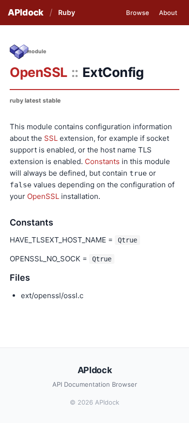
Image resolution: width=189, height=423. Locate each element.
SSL (51, 138)
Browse (137, 12)
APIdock (26, 12)
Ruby (66, 12)
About (168, 12)
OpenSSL (38, 72)
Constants (102, 161)
